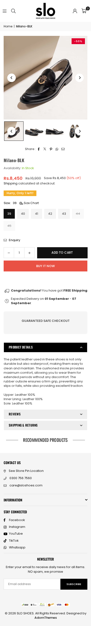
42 (50, 213)
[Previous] (11, 77)
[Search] (13, 10)
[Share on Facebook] (39, 149)
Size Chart (31, 203)
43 (64, 213)
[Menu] (4, 10)
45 (9, 225)
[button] (84, 11)
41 (36, 213)
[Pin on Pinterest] (51, 149)
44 (78, 213)
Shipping (10, 183)
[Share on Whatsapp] (57, 149)
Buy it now (45, 266)
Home (8, 26)
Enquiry (14, 240)
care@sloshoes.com (25, 485)
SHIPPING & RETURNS (23, 425)
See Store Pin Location (26, 470)
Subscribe (73, 584)
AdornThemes (45, 617)
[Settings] (75, 11)
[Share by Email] (63, 149)
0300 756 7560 (20, 478)
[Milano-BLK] (34, 131)
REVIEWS (15, 414)
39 (9, 213)
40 (23, 213)
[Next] (79, 77)
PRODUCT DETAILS (21, 347)
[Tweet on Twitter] (45, 149)
